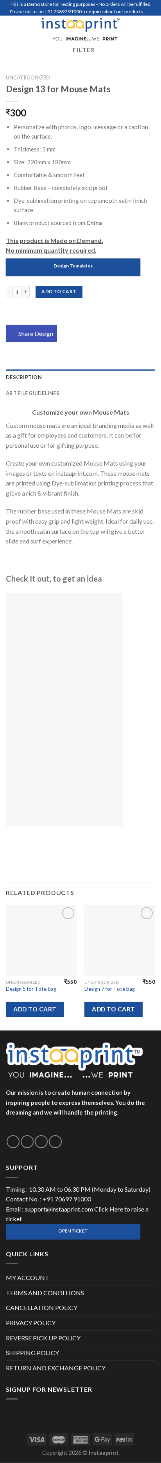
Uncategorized (28, 77)
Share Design (35, 333)
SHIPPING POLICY (32, 1352)
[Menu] (10, 29)
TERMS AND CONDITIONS (45, 1292)
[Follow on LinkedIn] (55, 1141)
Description (24, 377)
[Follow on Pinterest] (41, 1141)
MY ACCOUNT (27, 1277)
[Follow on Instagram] (27, 1141)
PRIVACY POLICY (30, 1322)
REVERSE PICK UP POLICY (43, 1338)
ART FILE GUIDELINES (32, 393)
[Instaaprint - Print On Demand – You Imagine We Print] (80, 29)
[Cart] (151, 29)
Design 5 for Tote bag (31, 989)
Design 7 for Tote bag (109, 989)
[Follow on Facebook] (13, 1141)
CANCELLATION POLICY (41, 1307)
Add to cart (58, 291)
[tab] (80, 377)
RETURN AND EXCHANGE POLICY (56, 1368)
